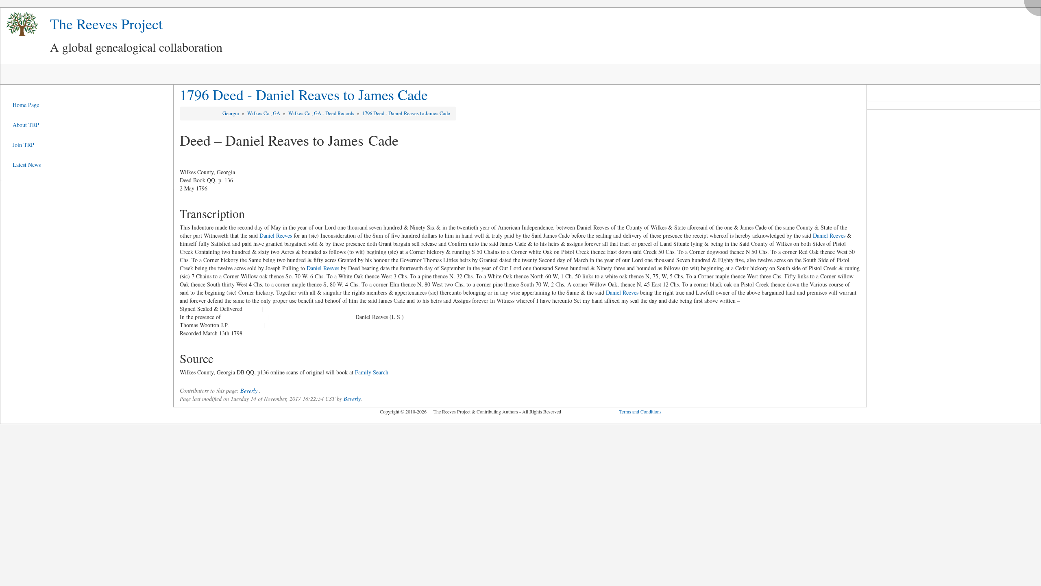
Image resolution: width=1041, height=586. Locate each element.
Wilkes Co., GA (264, 113)
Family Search (371, 372)
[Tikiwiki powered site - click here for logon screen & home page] (19, 24)
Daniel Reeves (275, 235)
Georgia (231, 113)
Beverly (248, 390)
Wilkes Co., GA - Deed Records (321, 113)
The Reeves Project (106, 23)
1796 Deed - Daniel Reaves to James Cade (304, 94)
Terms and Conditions (640, 411)
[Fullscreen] (1034, 6)
